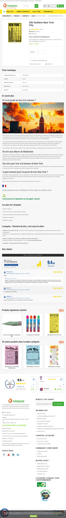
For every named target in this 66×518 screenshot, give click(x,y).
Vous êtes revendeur (42, 471)
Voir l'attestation (11, 265)
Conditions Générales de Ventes (45, 426)
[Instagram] (13, 455)
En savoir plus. (58, 513)
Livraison (39, 453)
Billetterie (36, 11)
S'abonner (59, 404)
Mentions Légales (41, 418)
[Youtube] (8, 455)
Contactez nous (41, 431)
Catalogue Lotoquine (42, 451)
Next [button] (62, 310)
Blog (33, 16)
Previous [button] (60, 310)
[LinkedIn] (18, 455)
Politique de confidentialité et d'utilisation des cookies (50, 428)
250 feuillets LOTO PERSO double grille (12, 367)
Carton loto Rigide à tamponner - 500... (11, 335)
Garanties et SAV (41, 413)
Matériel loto (8, 11)
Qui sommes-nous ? (42, 438)
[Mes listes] (44, 5)
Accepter (33, 516)
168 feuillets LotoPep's (54, 366)
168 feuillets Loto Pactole (54, 335)
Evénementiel (48, 11)
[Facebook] (4, 455)
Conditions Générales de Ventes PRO (46, 416)
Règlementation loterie (42, 468)
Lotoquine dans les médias (44, 443)
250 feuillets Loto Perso (33, 366)
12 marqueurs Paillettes (33, 335)
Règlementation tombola (43, 466)
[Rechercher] (36, 6)
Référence (31, 31)
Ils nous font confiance (42, 441)
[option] (11, 326)
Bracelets (7, 16)
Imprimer (50, 64)
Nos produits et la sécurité (43, 421)
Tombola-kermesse (23, 11)
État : (30, 33)
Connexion (52, 6)
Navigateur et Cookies (42, 423)
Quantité (32, 52)
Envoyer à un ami (36, 64)
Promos (16, 16)
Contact (25, 16)
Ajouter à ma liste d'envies (39, 60)
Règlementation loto (42, 463)
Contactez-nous (41, 473)
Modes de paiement (42, 456)
